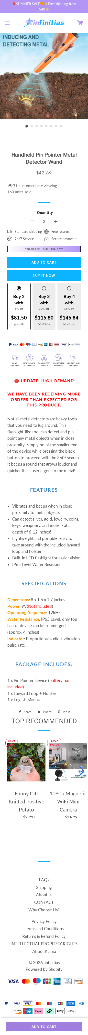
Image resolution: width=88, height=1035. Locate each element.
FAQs (44, 879)
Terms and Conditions (44, 928)
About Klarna (44, 951)
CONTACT (44, 902)
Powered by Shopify (44, 969)
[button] (9, 771)
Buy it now (44, 275)
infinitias (52, 962)
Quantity (45, 212)
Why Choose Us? (44, 909)
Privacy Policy (44, 921)
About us (44, 894)
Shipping (44, 887)
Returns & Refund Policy (44, 936)
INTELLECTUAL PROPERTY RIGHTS (44, 943)
